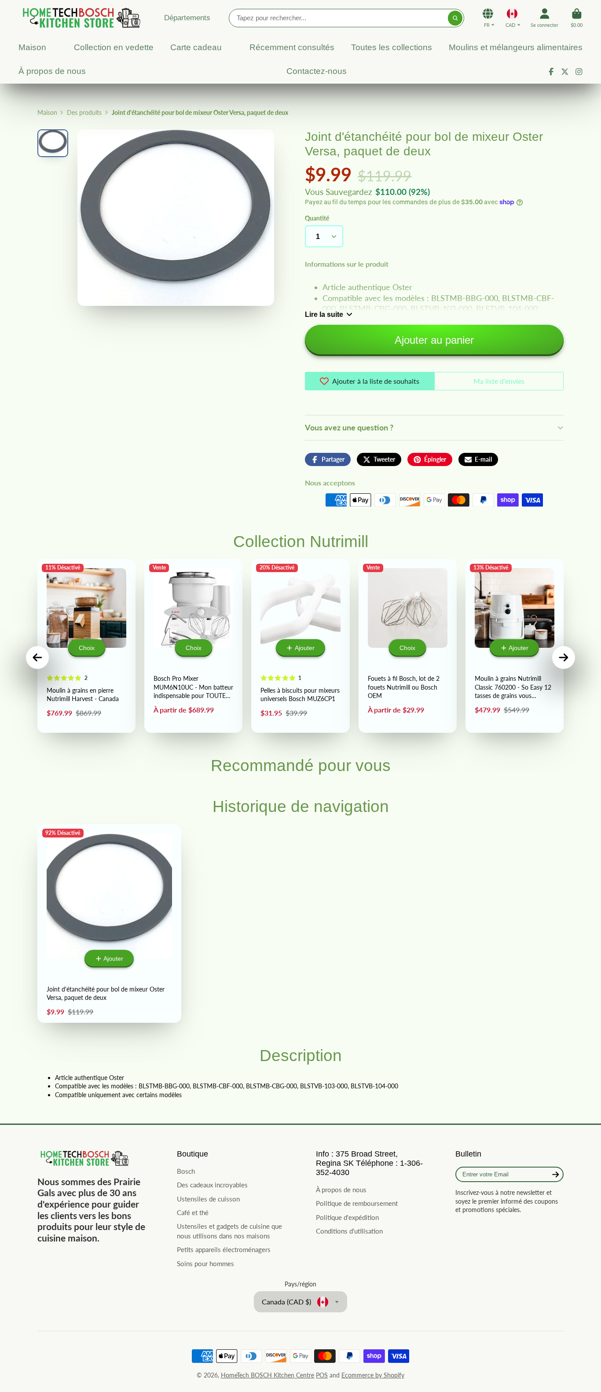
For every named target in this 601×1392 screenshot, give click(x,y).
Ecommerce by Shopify (372, 1375)
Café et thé (193, 1212)
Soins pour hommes (205, 1263)
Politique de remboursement (357, 1203)
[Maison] (80, 18)
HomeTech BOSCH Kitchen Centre (267, 1375)
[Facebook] (551, 72)
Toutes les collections (391, 47)
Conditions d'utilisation (349, 1231)
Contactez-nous (316, 71)
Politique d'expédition (347, 1217)
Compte (544, 17)
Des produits (84, 112)
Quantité (317, 218)
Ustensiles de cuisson (208, 1199)
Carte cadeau (196, 47)
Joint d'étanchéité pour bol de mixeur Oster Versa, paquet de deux (109, 923)
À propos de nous (52, 71)
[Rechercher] (455, 18)
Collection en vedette (114, 47)
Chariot (577, 17)
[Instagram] (579, 72)
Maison (32, 47)
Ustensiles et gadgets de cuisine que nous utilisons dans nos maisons (229, 1231)
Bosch (186, 1171)
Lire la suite (324, 314)
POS (322, 1375)
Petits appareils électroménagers (224, 1249)
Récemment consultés (291, 47)
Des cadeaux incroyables (212, 1185)
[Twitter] (565, 72)
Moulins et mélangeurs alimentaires (516, 47)
